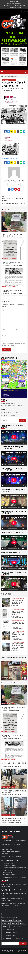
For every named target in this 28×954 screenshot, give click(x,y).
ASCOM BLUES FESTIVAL (10, 5)
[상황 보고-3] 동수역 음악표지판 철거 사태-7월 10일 (17, 623)
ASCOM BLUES (21, 5)
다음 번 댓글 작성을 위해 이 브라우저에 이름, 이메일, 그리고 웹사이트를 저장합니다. (14, 344)
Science (15, 923)
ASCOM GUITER (12, 7)
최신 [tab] (2, 594)
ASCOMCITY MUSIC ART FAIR (14, 181)
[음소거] (23, 443)
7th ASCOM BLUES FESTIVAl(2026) (14, 37)
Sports (22, 923)
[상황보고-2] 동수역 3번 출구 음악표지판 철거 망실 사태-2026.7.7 (17, 634)
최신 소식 (9, 3)
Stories (5, 926)
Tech (12, 926)
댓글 (3, 310)
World (19, 926)
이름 (3, 329)
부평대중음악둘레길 (16, 3)
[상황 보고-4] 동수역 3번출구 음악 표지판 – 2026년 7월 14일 (17, 612)
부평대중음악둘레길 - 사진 (9, 935)
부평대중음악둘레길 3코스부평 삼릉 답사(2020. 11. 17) (12, 198)
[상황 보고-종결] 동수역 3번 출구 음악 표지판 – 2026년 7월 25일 (17, 602)
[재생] (2, 443)
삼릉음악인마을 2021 (8, 938)
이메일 (17, 329)
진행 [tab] (9, 594)
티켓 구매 (19, 7)
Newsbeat (6, 923)
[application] (14, 437)
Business (18, 920)
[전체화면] (25, 443)
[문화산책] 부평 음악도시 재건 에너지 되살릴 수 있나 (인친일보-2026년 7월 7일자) (13, 904)
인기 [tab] (5, 594)
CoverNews (12, 951)
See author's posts (14, 185)
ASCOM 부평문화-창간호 (9, 159)
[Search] (26, 72)
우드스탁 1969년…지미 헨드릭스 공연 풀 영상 (14, 202)
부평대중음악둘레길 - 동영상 (9, 932)
